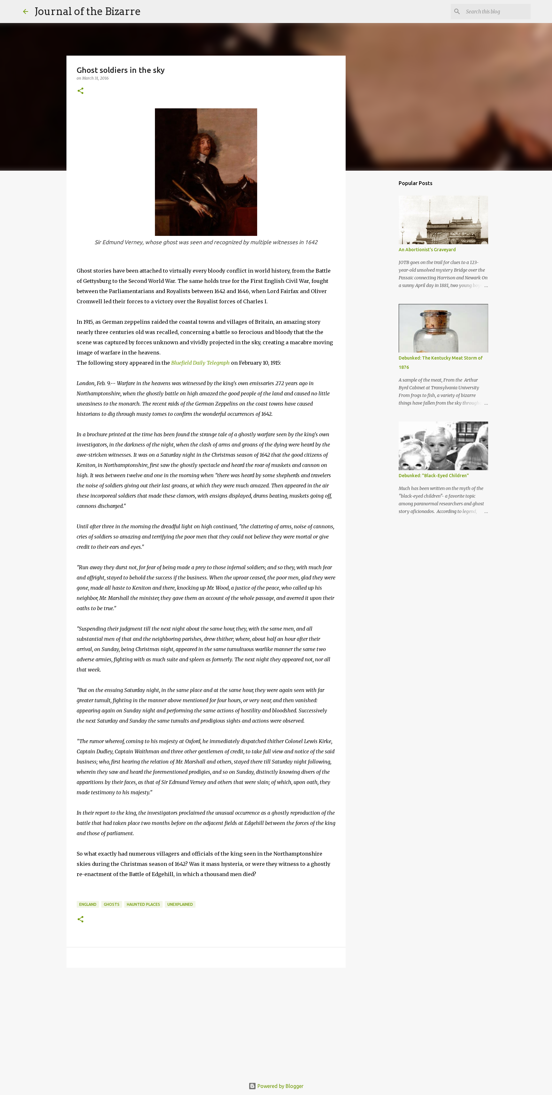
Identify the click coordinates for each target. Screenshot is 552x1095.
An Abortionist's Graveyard (427, 249)
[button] (80, 91)
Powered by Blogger (279, 1086)
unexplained (180, 904)
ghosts (111, 904)
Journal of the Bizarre (87, 11)
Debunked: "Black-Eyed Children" (434, 475)
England (87, 904)
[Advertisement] (206, 1022)
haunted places (143, 904)
